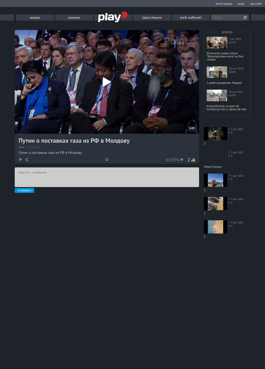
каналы (74, 17)
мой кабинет (191, 17)
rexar (22, 147)
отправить (24, 190)
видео (35, 17)
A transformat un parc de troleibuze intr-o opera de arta (226, 107)
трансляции (152, 17)
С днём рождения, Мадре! (224, 82)
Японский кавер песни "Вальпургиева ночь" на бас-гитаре (225, 56)
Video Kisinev (213, 166)
